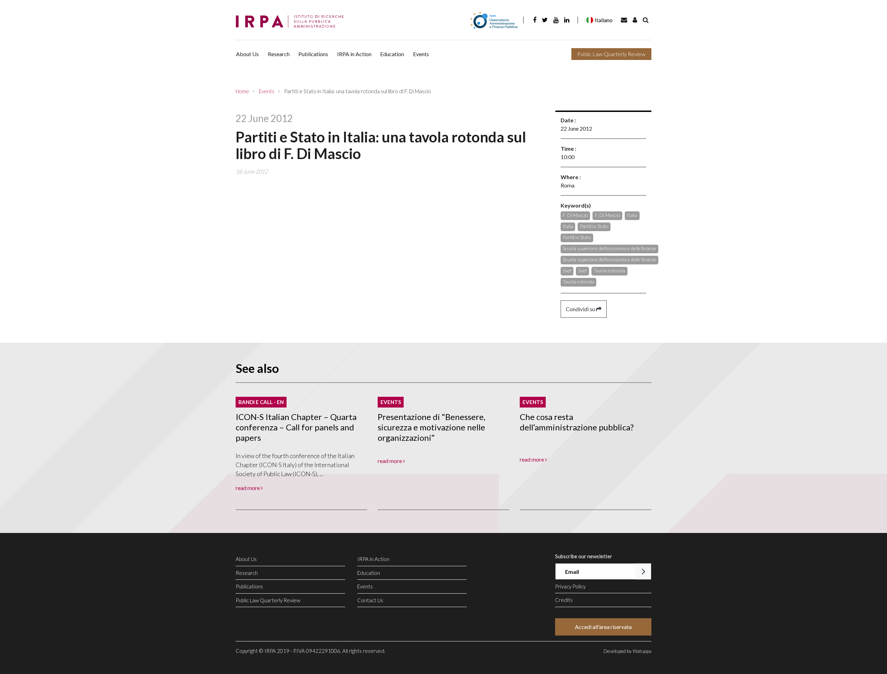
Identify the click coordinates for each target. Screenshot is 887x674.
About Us (247, 54)
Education (392, 54)
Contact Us (370, 600)
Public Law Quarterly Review (611, 54)
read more (248, 487)
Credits (564, 600)
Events (421, 54)
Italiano (604, 20)
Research (279, 54)
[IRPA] (292, 21)
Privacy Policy (570, 586)
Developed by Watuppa (627, 651)
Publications (313, 54)
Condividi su (581, 309)
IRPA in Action (354, 54)
